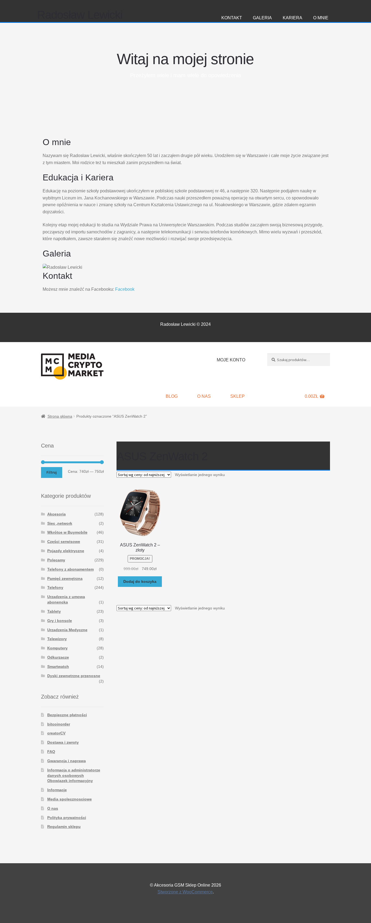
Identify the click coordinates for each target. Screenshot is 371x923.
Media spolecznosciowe (69, 799)
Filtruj (51, 472)
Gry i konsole (59, 620)
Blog (172, 396)
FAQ (51, 751)
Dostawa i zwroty (63, 742)
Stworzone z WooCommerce (185, 892)
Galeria (262, 17)
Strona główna (60, 416)
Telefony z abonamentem (70, 569)
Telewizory (57, 639)
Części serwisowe (63, 541)
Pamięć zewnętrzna (65, 578)
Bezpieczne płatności (67, 715)
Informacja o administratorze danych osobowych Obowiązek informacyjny (73, 775)
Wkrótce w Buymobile (67, 532)
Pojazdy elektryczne (65, 551)
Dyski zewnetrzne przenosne (73, 676)
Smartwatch (58, 666)
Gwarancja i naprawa (66, 761)
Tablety (54, 611)
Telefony (55, 587)
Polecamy (56, 560)
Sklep (237, 396)
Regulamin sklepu (64, 826)
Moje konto (231, 360)
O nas (204, 396)
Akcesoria (56, 514)
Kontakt (231, 17)
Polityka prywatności (66, 817)
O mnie (320, 17)
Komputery (57, 648)
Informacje (57, 790)
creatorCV (56, 733)
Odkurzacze (58, 657)
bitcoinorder (58, 724)
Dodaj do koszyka (139, 581)
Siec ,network (59, 523)
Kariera (292, 17)
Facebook (124, 289)
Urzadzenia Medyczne (67, 630)
